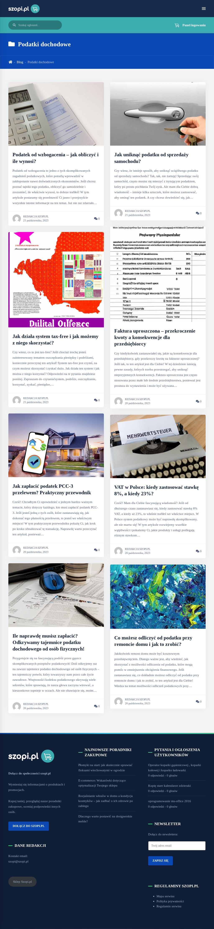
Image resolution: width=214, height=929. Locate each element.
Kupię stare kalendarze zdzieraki (169, 785)
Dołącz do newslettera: (163, 834)
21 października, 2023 (35, 220)
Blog (20, 62)
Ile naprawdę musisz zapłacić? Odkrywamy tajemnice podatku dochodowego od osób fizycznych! (48, 642)
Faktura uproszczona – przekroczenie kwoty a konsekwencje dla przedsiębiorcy (154, 337)
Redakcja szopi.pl (36, 216)
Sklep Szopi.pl (22, 881)
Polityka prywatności (170, 901)
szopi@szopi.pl (18, 861)
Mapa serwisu (166, 896)
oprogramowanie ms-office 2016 (169, 801)
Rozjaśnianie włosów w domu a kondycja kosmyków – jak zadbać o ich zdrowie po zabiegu (105, 801)
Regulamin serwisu (169, 906)
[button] (188, 25)
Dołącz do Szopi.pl (29, 826)
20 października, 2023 (35, 552)
